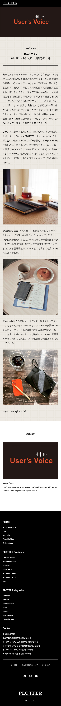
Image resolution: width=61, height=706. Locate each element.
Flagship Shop (8, 539)
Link (4, 531)
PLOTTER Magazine (13, 590)
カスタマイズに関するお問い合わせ (17, 653)
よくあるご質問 (9, 634)
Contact (7, 628)
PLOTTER (30, 694)
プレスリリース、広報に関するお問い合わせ (20, 642)
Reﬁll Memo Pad (9, 561)
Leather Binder (9, 557)
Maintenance (8, 603)
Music (5, 611)
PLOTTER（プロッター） (10, 3)
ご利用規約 (46, 665)
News (5, 607)
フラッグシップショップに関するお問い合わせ (21, 646)
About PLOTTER (9, 527)
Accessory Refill (9, 573)
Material (6, 596)
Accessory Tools (9, 577)
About (6, 521)
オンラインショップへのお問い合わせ (18, 649)
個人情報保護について (30, 665)
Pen (4, 581)
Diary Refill (7, 569)
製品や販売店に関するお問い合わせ (17, 638)
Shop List (7, 535)
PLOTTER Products (13, 552)
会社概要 (14, 665)
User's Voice (8, 615)
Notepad (6, 565)
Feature (6, 599)
